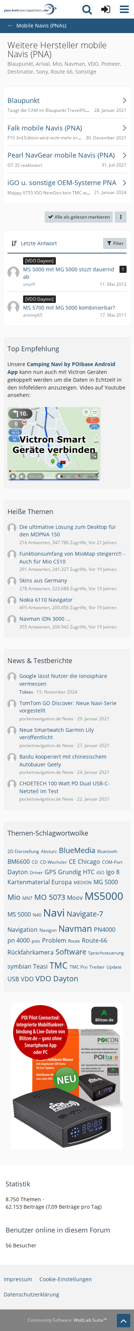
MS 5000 (19, 914)
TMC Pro (78, 967)
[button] (124, 9)
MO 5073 (49, 897)
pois (36, 941)
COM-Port (112, 862)
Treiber (97, 967)
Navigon (48, 930)
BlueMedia (77, 850)
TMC (59, 965)
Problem (54, 940)
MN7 (27, 898)
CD (35, 862)
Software (70, 952)
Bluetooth (107, 851)
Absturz (49, 851)
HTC (89, 872)
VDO (27, 979)
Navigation (22, 929)
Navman (75, 928)
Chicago (89, 861)
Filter (118, 243)
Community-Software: (67, 1320)
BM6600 (18, 861)
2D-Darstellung (23, 851)
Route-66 (94, 940)
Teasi (40, 966)
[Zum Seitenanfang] (123, 1320)
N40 (37, 915)
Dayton (17, 872)
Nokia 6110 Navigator (46, 599)
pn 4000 (18, 940)
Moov (75, 898)
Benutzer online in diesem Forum (58, 1229)
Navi (54, 912)
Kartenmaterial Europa (39, 882)
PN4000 (104, 929)
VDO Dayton (56, 978)
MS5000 (103, 896)
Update (114, 967)
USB (13, 979)
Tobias (26, 692)
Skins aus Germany (43, 580)
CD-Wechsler (53, 862)
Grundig (69, 872)
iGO (100, 872)
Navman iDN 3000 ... (44, 618)
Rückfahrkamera (30, 952)
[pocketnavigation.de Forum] (30, 9)
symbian (19, 966)
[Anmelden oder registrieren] (105, 9)
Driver (36, 872)
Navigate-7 (85, 914)
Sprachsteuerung (106, 953)
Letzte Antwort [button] (39, 243)
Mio (13, 897)
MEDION (83, 882)
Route (74, 941)
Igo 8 (112, 872)
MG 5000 (105, 882)
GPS (50, 872)
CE (72, 861)
